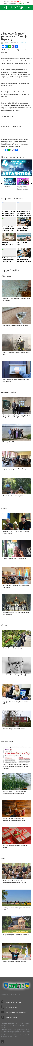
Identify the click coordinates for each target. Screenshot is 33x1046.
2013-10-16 (15, 43)
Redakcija (6, 43)
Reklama (5, 3)
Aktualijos (22, 43)
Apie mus (6, 1)
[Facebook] (28, 2)
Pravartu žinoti (7, 742)
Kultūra (4, 509)
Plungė (4, 625)
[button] (4, 7)
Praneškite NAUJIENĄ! (17, 1)
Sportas (4, 858)
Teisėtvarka (6, 276)
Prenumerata (12, 3)
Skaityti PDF (21, 3)
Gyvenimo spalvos (8, 392)
